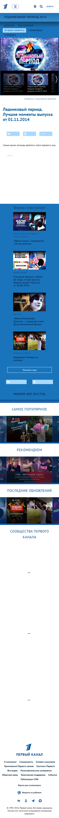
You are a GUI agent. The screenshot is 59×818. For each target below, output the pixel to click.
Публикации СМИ (29, 779)
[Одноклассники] (29, 134)
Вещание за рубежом (31, 792)
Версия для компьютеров (29, 785)
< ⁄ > (43, 134)
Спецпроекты (26, 761)
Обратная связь (10, 774)
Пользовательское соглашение (36, 770)
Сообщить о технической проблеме (40, 98)
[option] (13, 81)
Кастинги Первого (46, 766)
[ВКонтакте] (13, 134)
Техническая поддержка (33, 774)
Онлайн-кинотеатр (45, 761)
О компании (10, 761)
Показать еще (29, 369)
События (52, 774)
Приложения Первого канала (19, 766)
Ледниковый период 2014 (25, 17)
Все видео (12, 770)
